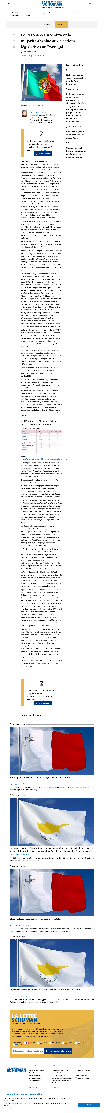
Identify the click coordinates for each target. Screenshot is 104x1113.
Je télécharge (44, 154)
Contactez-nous (34, 1081)
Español (70, 1043)
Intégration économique (60, 1073)
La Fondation (33, 1066)
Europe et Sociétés (58, 1075)
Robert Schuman (35, 1078)
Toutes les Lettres (81, 1073)
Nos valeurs (33, 1073)
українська (22, 1045)
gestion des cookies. (24, 1108)
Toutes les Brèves (81, 1075)
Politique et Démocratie (60, 1070)
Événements (33, 1087)
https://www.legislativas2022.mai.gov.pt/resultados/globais (44, 459)
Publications (56, 1066)
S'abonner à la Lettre (82, 1078)
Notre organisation (35, 1075)
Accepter (89, 1104)
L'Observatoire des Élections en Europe (30, 13)
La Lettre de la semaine (82, 1070)
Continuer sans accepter (89, 1099)
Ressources (55, 1087)
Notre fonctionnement (36, 1070)
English (45, 1043)
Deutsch (57, 1043)
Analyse (47, 24)
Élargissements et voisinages (62, 1078)
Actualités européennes (82, 1066)
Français (32, 1043)
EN (43, 105)
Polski (82, 1043)
